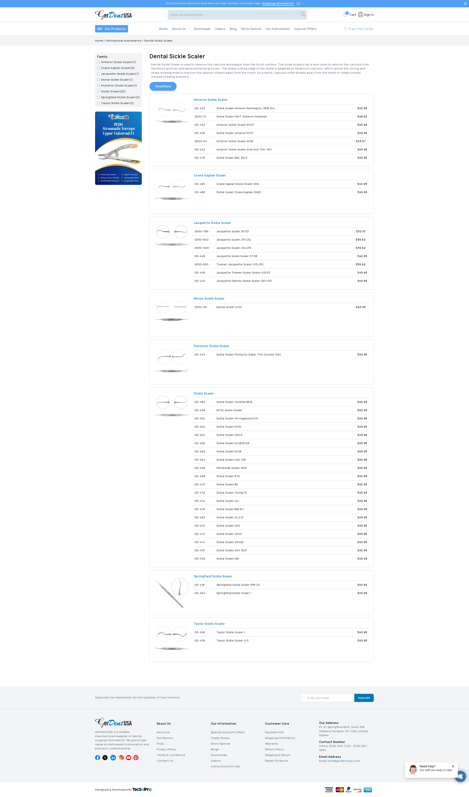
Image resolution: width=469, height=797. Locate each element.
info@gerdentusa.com (344, 761)
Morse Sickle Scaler (209, 298)
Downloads (202, 29)
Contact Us (165, 760)
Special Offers (306, 29)
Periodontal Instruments (123, 41)
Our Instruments (278, 29)
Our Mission (165, 738)
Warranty (271, 743)
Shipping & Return (278, 755)
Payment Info (274, 732)
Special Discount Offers (228, 732)
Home (163, 29)
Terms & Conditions (171, 755)
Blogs (215, 749)
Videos (220, 29)
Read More (163, 86)
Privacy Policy (166, 749)
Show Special (251, 29)
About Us (163, 732)
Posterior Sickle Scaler (212, 345)
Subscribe (364, 698)
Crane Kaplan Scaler (210, 175)
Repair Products (276, 760)
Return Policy (274, 749)
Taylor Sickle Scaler (209, 623)
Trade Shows (220, 738)
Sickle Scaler (204, 393)
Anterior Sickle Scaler (211, 99)
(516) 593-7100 (339, 746)
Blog (233, 29)
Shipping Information (280, 738)
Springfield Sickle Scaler (213, 576)
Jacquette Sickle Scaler (212, 222)
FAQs (160, 743)
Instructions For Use (225, 766)
